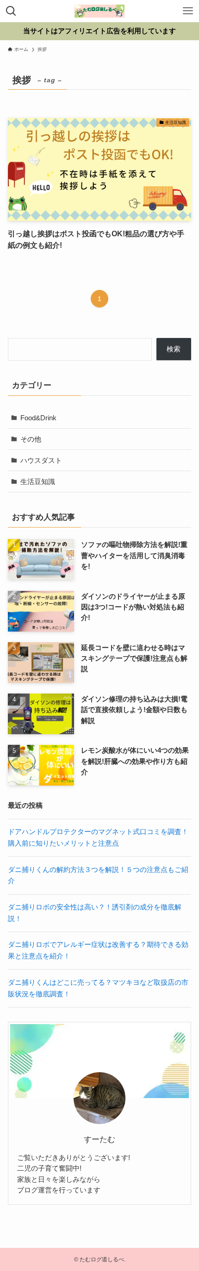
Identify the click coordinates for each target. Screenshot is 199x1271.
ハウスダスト (41, 460)
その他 (30, 439)
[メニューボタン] (188, 11)
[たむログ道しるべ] (99, 11)
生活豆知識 (37, 481)
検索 (173, 349)
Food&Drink (38, 418)
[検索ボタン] (11, 11)
